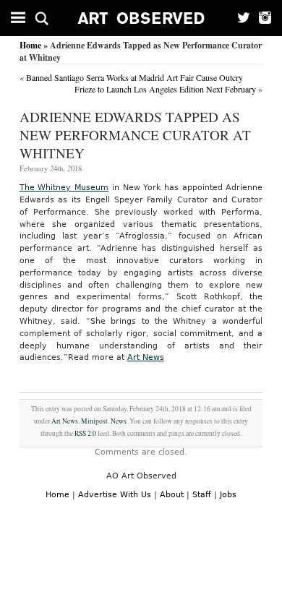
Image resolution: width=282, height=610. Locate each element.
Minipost (94, 421)
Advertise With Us (114, 494)
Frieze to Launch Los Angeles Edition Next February (165, 89)
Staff (201, 494)
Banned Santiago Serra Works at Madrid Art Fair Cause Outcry (134, 77)
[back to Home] (141, 18)
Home (30, 45)
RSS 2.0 (85, 433)
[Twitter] (239, 18)
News (119, 421)
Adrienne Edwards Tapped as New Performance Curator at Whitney (135, 135)
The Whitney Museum (64, 187)
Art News (145, 357)
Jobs (228, 494)
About (172, 494)
